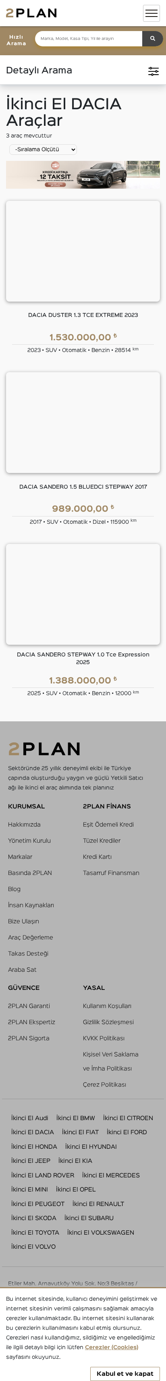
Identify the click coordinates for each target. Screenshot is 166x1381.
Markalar (20, 857)
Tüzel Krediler (101, 841)
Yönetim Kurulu (29, 841)
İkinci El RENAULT (98, 1204)
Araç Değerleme (30, 937)
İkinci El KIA (75, 1161)
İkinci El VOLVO (33, 1247)
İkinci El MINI (29, 1189)
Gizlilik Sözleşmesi (108, 1022)
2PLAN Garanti (29, 1006)
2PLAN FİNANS (107, 806)
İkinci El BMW (75, 1118)
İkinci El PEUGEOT (37, 1204)
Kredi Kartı (97, 857)
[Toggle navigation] (151, 13)
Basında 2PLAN (30, 873)
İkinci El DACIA (32, 1132)
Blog (14, 889)
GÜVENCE (23, 988)
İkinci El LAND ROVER (42, 1175)
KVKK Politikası (103, 1038)
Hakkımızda (24, 824)
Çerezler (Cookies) (111, 1347)
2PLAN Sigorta (29, 1038)
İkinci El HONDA (34, 1147)
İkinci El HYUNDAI (91, 1147)
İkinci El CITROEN (128, 1118)
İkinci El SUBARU (89, 1218)
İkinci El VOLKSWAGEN (100, 1232)
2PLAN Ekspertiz (31, 1022)
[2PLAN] (31, 13)
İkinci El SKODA (33, 1218)
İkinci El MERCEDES (111, 1175)
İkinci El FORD (127, 1132)
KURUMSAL (26, 806)
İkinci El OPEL (75, 1189)
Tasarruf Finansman (111, 873)
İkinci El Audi (29, 1118)
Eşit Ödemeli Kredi (108, 824)
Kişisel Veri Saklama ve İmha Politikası (111, 1061)
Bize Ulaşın (23, 921)
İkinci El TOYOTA (35, 1232)
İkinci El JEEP (30, 1161)
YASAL (94, 988)
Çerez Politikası (104, 1084)
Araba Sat (22, 970)
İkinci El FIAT (80, 1132)
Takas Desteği (28, 953)
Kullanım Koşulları (107, 1006)
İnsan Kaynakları (31, 905)
